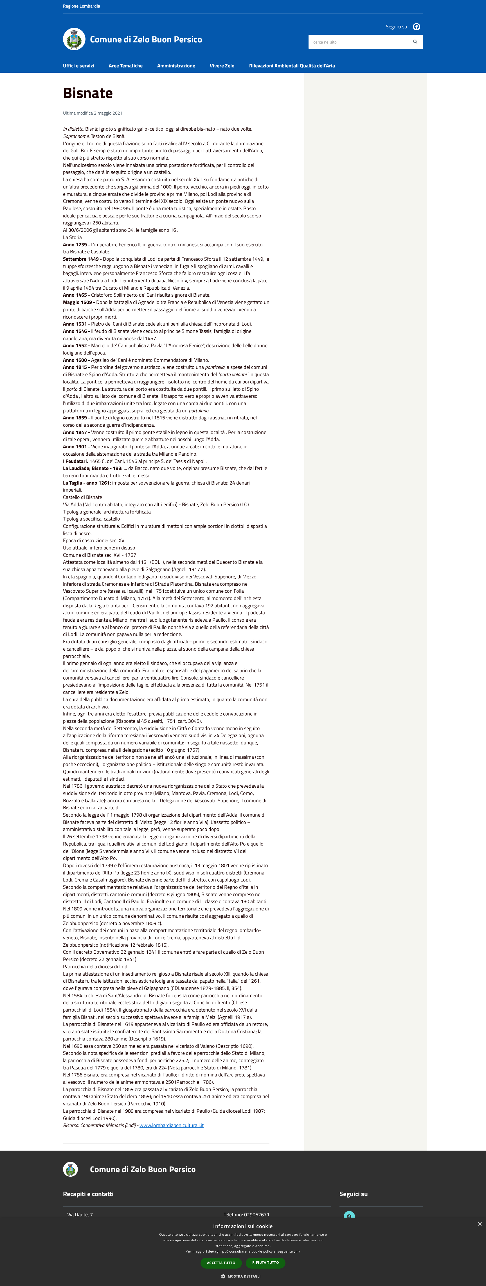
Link (297, 1251)
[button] (242, 1276)
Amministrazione (176, 65)
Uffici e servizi (78, 65)
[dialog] (243, 1252)
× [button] (480, 1224)
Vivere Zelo (222, 65)
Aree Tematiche (126, 65)
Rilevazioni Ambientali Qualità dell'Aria (292, 65)
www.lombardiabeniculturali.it (172, 1125)
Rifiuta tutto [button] (265, 1262)
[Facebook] (416, 26)
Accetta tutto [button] (221, 1262)
